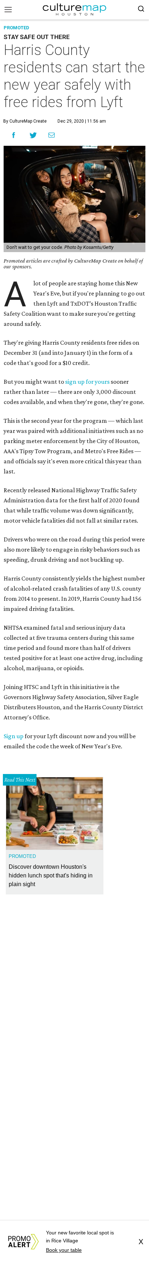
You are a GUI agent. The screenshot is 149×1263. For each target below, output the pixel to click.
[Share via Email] (51, 135)
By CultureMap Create (25, 121)
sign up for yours (87, 381)
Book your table (64, 1250)
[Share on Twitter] (33, 135)
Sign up (14, 736)
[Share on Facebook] (13, 135)
